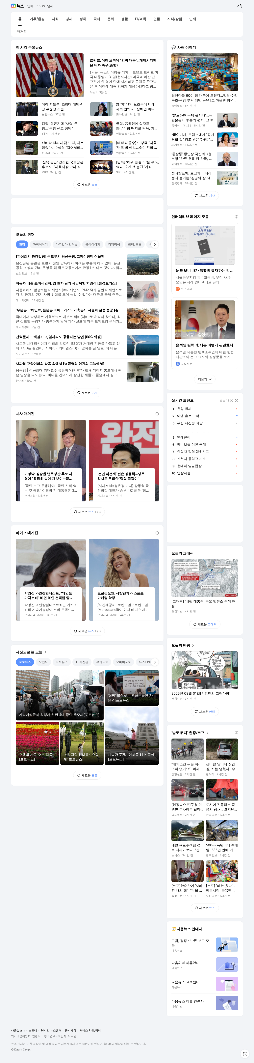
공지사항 (70, 1030)
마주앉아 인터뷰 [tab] (66, 244)
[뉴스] (20, 6)
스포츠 (40, 6)
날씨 (50, 6)
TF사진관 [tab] (82, 662)
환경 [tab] (22, 244)
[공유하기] (239, 6)
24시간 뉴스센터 (50, 1030)
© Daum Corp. (21, 1049)
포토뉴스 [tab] (25, 662)
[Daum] (14, 6)
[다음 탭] (155, 244)
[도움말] (157, 414)
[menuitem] (19, 19)
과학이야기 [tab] (40, 244)
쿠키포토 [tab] (102, 662)
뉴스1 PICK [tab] (146, 662)
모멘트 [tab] (43, 662)
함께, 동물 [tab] (134, 244)
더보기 (202, 379)
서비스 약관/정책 (90, 1030)
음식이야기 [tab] (92, 244)
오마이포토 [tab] (123, 662)
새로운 (89, 184)
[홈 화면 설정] (245, 1053)
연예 (30, 6)
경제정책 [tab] (114, 244)
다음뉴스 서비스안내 (24, 1030)
